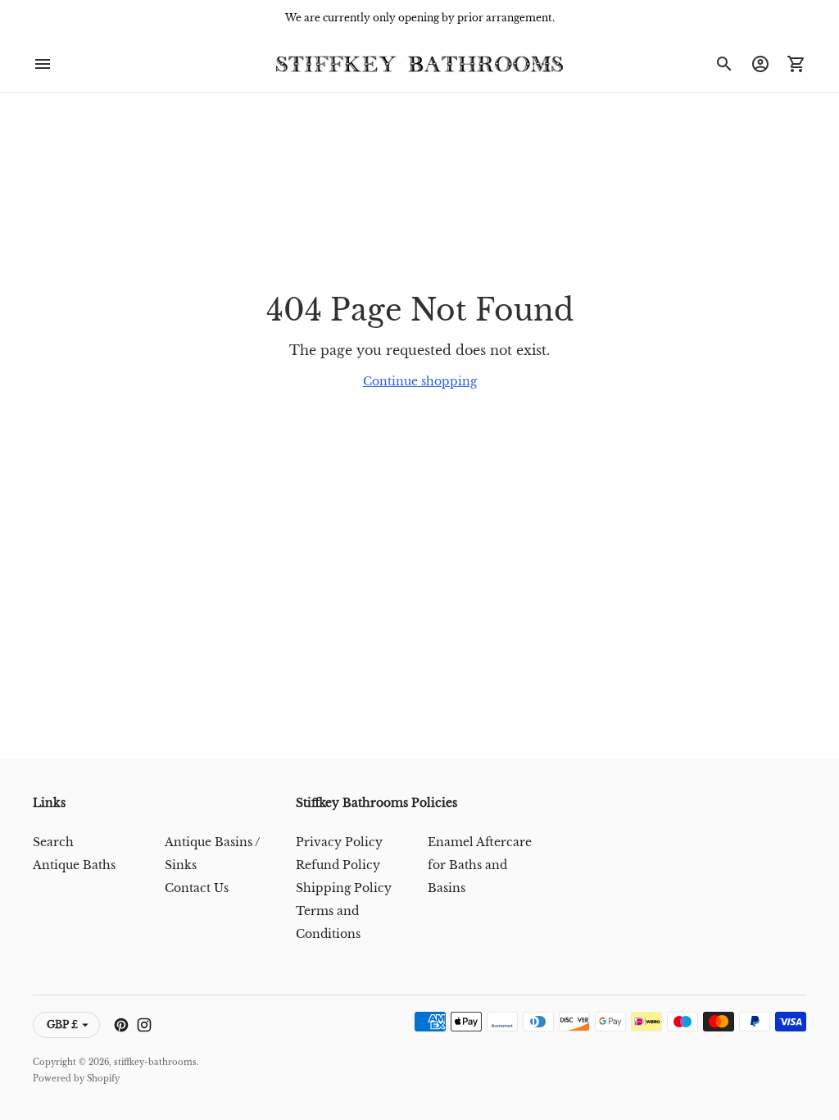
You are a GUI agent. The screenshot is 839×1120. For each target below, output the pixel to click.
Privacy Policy (339, 842)
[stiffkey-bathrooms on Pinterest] (121, 1025)
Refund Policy (338, 865)
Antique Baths (74, 865)
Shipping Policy (344, 888)
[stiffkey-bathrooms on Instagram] (144, 1025)
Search (53, 842)
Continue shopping (420, 381)
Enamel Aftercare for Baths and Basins (480, 865)
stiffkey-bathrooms (155, 1062)
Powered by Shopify (76, 1078)
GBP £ (62, 1024)
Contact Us (197, 888)
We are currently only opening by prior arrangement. (420, 17)
